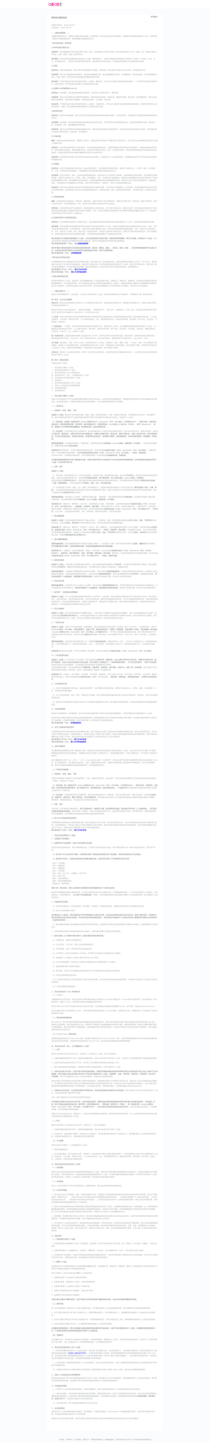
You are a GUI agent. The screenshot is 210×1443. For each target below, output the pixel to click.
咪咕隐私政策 (109, 1439)
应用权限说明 (76, 253)
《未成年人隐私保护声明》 (77, 1353)
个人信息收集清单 (81, 243)
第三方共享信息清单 (79, 272)
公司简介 (62, 1439)
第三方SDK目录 (81, 269)
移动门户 (86, 1439)
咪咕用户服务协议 (97, 1439)
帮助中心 (70, 1439)
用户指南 (78, 1439)
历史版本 (154, 17)
